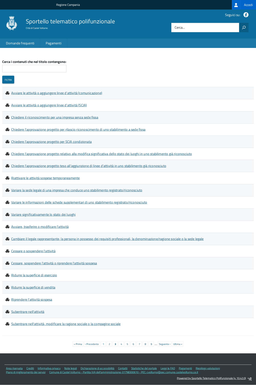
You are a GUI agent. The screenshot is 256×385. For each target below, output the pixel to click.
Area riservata (14, 368)
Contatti (122, 368)
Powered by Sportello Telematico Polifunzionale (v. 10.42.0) (211, 378)
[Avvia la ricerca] (244, 27)
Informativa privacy (49, 368)
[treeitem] (244, 5)
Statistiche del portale (144, 368)
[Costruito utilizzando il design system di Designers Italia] (250, 379)
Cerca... (180, 28)
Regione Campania (68, 4)
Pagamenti (53, 43)
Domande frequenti (20, 43)
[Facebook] (245, 14)
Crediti (30, 368)
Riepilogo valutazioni (208, 368)
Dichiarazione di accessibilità (97, 368)
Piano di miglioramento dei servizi (26, 372)
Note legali (70, 368)
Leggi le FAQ (168, 368)
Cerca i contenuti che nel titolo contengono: (34, 62)
